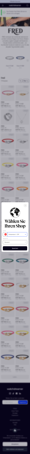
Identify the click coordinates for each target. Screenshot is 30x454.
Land (4, 230)
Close (25, 205)
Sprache (5, 238)
